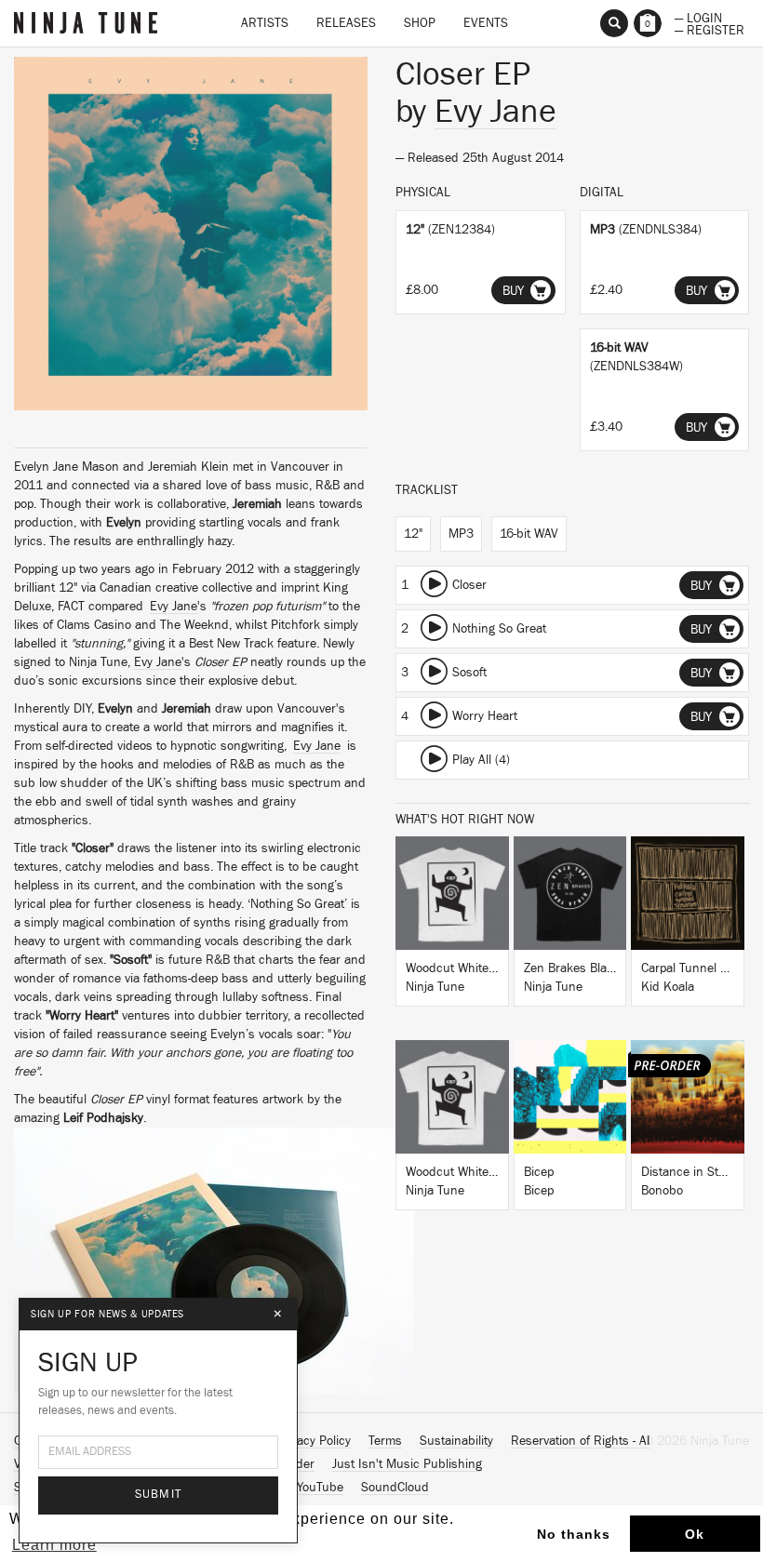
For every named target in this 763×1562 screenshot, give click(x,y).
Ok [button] (694, 1534)
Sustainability (456, 1441)
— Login (698, 16)
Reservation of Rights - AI (580, 1441)
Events (485, 23)
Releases (346, 23)
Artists (264, 23)
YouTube (320, 1487)
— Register (709, 28)
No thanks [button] (573, 1534)
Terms (385, 1441)
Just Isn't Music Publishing (407, 1464)
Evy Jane (173, 606)
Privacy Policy (313, 1441)
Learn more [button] (54, 1545)
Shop (419, 23)
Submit (158, 1495)
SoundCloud (395, 1487)
